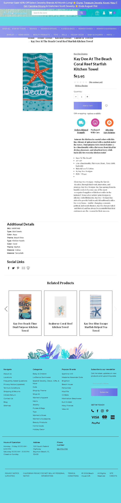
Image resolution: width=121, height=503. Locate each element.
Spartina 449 (67, 374)
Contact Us (8, 398)
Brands (33, 29)
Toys (56, 35)
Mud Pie (65, 391)
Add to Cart (21, 315)
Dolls (64, 35)
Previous (6, 308)
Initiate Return (10, 395)
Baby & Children (95, 35)
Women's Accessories (107, 29)
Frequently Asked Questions (15, 381)
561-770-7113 (62, 449)
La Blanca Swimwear (42, 377)
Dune (79, 2)
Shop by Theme (39, 390)
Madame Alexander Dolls (72, 377)
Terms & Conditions (12, 388)
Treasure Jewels (93, 2)
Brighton (66, 381)
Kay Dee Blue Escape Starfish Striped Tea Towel (96, 327)
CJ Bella (65, 395)
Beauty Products (41, 35)
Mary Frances (67, 405)
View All (65, 409)
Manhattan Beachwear (72, 398)
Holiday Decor (77, 35)
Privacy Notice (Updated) (14, 384)
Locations (8, 377)
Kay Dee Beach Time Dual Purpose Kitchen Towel (25, 327)
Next (115, 308)
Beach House (67, 384)
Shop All (6, 29)
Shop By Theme (19, 29)
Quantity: (78, 91)
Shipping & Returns (12, 391)
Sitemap (7, 405)
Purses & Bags (68, 29)
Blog (6, 402)
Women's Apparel (49, 29)
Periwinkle (66, 388)
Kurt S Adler (67, 402)
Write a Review (81, 85)
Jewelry (11, 35)
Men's (109, 35)
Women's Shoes (85, 29)
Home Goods (24, 35)
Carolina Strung (37, 6)
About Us (8, 374)
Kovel (106, 2)
